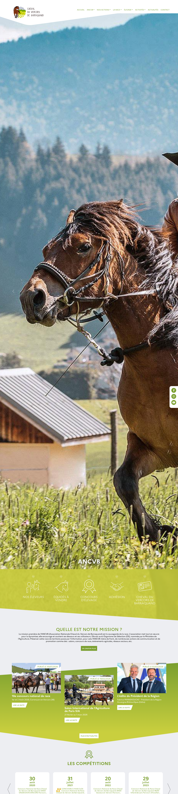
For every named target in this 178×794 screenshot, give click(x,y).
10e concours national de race (31, 696)
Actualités (153, 9)
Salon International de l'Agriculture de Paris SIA (87, 709)
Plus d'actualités (89, 736)
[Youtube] (173, 402)
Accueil (80, 9)
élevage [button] (127, 9)
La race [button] (116, 9)
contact (165, 9)
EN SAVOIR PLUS (89, 648)
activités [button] (139, 9)
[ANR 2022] (28, 12)
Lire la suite (18, 705)
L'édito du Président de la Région (138, 696)
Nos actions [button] (103, 9)
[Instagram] (173, 396)
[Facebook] (173, 390)
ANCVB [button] (90, 9)
